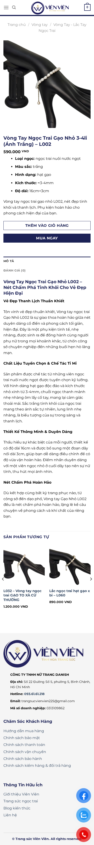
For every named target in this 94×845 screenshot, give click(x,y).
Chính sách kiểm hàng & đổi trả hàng (37, 765)
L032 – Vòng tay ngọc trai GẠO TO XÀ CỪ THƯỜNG (22, 595)
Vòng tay (39, 24)
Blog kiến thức (16, 808)
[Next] (91, 588)
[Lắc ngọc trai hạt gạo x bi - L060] (70, 565)
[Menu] (6, 7)
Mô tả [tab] (8, 261)
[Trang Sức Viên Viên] (50, 8)
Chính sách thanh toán (24, 744)
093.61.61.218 (34, 694)
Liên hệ (10, 815)
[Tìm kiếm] (14, 7)
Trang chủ (17, 24)
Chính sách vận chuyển (24, 752)
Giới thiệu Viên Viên (21, 794)
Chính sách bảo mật (21, 738)
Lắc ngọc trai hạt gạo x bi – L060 (69, 593)
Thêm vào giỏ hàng (47, 225)
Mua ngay (47, 238)
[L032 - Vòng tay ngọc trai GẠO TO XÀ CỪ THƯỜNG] (24, 565)
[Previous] (3, 588)
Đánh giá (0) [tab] (14, 270)
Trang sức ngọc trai (20, 801)
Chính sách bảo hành (22, 758)
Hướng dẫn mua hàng (23, 731)
